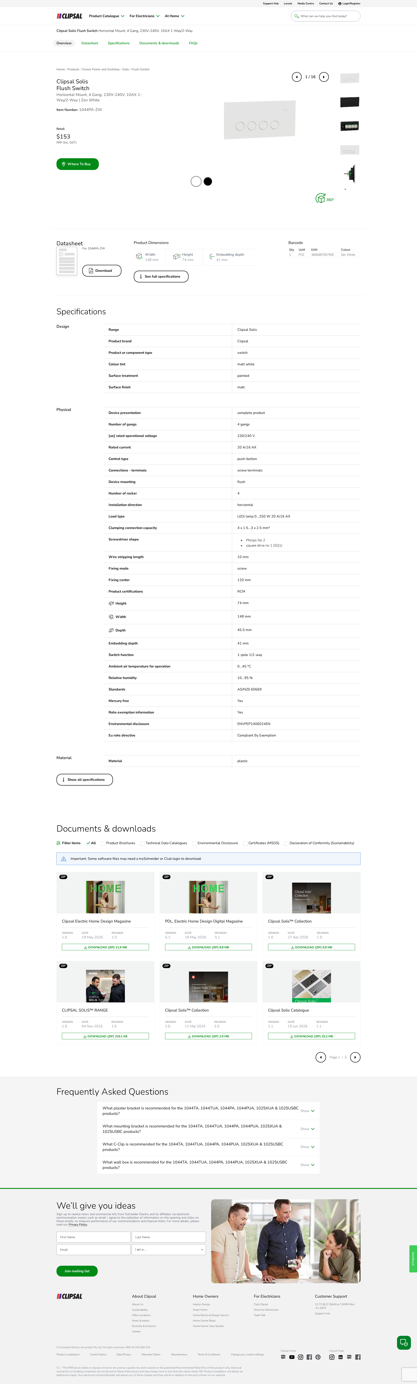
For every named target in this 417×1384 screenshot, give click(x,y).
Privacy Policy (78, 1224)
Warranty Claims (151, 1354)
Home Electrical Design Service (211, 1315)
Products (73, 69)
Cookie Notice (98, 1354)
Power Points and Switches (101, 69)
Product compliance (67, 1354)
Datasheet (89, 43)
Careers (136, 1331)
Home (60, 69)
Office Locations (141, 1315)
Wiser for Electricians (266, 1310)
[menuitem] (106, 16)
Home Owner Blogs (204, 1320)
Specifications (119, 43)
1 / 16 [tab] (310, 76)
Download (103, 270)
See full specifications (162, 276)
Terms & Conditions (209, 1354)
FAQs (193, 43)
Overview (64, 43)
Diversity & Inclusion (144, 1326)
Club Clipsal (261, 1304)
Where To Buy (79, 164)
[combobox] (169, 1249)
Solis (125, 69)
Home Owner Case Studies (208, 1326)
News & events (140, 1320)
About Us (137, 1304)
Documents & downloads (159, 43)
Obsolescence (179, 1354)
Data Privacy (124, 1354)
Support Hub (322, 1313)
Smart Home (200, 1310)
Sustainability (140, 1310)
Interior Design (201, 1304)
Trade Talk (259, 1315)
